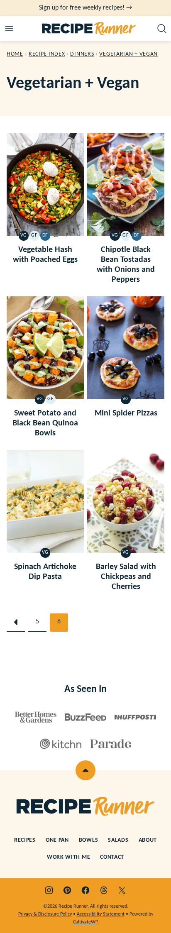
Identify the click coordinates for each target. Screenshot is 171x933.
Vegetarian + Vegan (128, 54)
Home (15, 54)
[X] (122, 890)
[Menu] (9, 29)
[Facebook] (85, 890)
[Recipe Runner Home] (89, 28)
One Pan (57, 840)
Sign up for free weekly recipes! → (85, 8)
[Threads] (104, 890)
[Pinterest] (67, 890)
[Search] (162, 29)
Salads (118, 840)
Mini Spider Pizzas (126, 413)
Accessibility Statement (101, 914)
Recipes (25, 840)
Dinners (82, 54)
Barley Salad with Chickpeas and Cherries (126, 577)
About (148, 840)
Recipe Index (47, 54)
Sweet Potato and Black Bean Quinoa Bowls (45, 423)
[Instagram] (49, 890)
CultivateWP (85, 922)
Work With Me (68, 857)
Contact (112, 857)
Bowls (88, 840)
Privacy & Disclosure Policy (45, 914)
